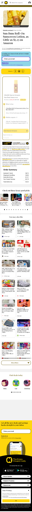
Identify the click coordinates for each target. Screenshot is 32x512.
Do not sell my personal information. (19, 497)
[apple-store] (9, 470)
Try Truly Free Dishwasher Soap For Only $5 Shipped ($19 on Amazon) (23, 231)
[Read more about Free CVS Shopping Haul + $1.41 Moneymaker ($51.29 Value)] (8, 345)
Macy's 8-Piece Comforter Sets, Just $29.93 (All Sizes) (23, 290)
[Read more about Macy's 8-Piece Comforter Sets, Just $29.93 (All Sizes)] (23, 283)
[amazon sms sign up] (16, 143)
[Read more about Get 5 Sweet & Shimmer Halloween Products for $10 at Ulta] (23, 303)
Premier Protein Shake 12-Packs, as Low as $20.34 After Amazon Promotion (8, 251)
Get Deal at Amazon (10, 131)
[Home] (6, 2)
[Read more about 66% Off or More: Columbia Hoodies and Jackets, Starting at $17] (23, 263)
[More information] (26, 113)
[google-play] (22, 470)
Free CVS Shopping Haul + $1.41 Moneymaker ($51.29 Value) (7, 353)
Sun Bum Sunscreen (11, 97)
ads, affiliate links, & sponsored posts (14, 48)
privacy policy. (5, 496)
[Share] (22, 71)
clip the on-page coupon (18, 148)
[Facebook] (15, 71)
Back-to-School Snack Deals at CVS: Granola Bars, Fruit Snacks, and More (8, 290)
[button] (28, 476)
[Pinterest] (19, 71)
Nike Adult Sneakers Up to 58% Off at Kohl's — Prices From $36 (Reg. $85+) (8, 271)
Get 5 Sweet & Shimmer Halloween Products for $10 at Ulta (23, 310)
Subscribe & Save (7, 158)
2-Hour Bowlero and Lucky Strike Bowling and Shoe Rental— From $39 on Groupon (23, 330)
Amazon (4, 148)
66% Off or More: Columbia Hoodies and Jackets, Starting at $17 (23, 270)
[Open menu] (2, 2)
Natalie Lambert (8, 30)
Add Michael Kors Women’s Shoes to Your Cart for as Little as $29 (23, 251)
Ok (16, 500)
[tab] (6, 209)
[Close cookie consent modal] (29, 490)
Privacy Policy (20, 64)
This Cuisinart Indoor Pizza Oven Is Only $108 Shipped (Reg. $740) (8, 231)
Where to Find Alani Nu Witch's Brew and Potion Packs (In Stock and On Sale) (23, 353)
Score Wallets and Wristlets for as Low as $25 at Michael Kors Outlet (8, 330)
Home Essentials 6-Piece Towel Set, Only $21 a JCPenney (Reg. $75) (8, 310)
